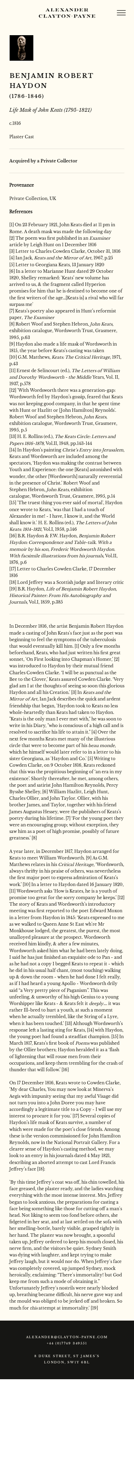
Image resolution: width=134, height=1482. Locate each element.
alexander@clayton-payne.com (67, 1337)
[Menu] (121, 13)
